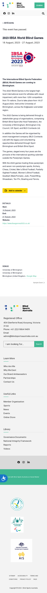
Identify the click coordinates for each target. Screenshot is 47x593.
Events (7, 413)
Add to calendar (15, 191)
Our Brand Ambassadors (15, 374)
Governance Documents (15, 437)
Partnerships (10, 378)
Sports (7, 405)
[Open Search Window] (43, 13)
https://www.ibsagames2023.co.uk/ (16, 223)
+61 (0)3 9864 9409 (20, 329)
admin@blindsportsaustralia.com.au (21, 336)
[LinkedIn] (13, 13)
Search (39, 344)
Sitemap (12, 576)
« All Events (8, 22)
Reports (7, 445)
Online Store (9, 417)
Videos (7, 449)
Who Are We (9, 366)
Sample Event (38, 282)
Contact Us (9, 382)
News (6, 409)
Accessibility (23, 576)
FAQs (35, 579)
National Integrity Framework (17, 441)
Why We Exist (10, 370)
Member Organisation (14, 401)
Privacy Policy (25, 579)
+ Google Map (30, 276)
